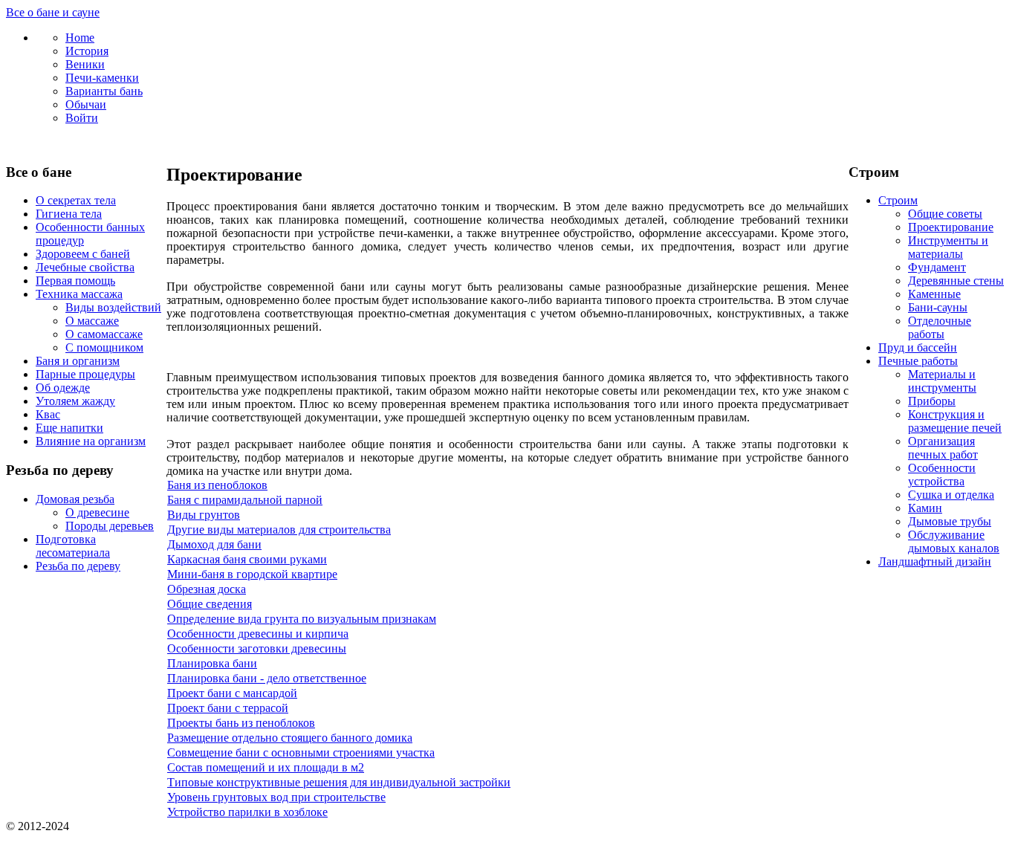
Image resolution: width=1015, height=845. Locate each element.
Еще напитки (69, 427)
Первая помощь (75, 280)
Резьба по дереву (78, 566)
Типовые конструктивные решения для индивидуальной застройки (338, 782)
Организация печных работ (943, 448)
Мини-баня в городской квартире (252, 574)
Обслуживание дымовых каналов (953, 541)
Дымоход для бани (214, 544)
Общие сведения (209, 604)
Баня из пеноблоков (217, 485)
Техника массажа (79, 294)
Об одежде (63, 387)
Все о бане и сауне (53, 12)
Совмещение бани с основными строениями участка (301, 752)
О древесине (97, 512)
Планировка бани (212, 663)
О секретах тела (76, 200)
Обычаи (85, 104)
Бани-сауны (937, 307)
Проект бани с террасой (227, 708)
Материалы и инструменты (942, 381)
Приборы (932, 401)
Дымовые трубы (949, 521)
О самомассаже (104, 334)
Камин (925, 508)
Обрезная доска (206, 589)
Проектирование (950, 227)
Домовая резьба (75, 499)
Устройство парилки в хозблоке (247, 812)
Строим (898, 200)
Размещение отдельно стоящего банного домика (289, 737)
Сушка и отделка (951, 494)
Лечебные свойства (85, 267)
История (86, 51)
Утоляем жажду (75, 401)
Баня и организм (78, 360)
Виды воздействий (113, 307)
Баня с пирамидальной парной (244, 499)
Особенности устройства (942, 475)
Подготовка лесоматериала (73, 546)
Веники (85, 64)
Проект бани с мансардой (232, 693)
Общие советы (945, 213)
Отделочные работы (939, 327)
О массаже (92, 320)
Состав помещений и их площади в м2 (265, 767)
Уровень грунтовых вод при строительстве (276, 797)
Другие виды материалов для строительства (279, 529)
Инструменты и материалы (948, 247)
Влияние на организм (91, 441)
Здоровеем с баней (83, 253)
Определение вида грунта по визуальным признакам (301, 618)
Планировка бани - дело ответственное (266, 678)
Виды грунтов (203, 514)
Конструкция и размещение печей (955, 421)
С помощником (104, 347)
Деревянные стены (956, 280)
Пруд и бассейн (917, 347)
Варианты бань (104, 91)
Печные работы (918, 360)
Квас (48, 414)
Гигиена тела (69, 213)
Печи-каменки (102, 77)
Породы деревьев (109, 525)
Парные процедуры (85, 374)
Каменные (934, 294)
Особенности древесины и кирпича (257, 633)
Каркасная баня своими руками (247, 559)
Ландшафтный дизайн (934, 561)
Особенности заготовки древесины (256, 648)
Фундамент (937, 267)
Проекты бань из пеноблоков (241, 722)
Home (79, 37)
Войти (81, 117)
